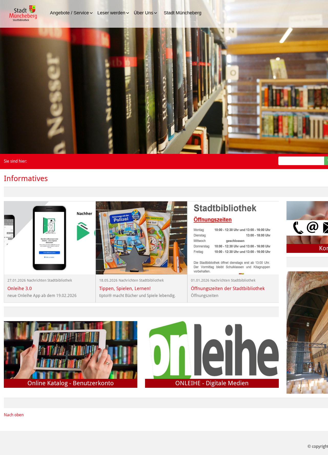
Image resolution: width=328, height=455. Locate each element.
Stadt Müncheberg (182, 12)
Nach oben (14, 414)
